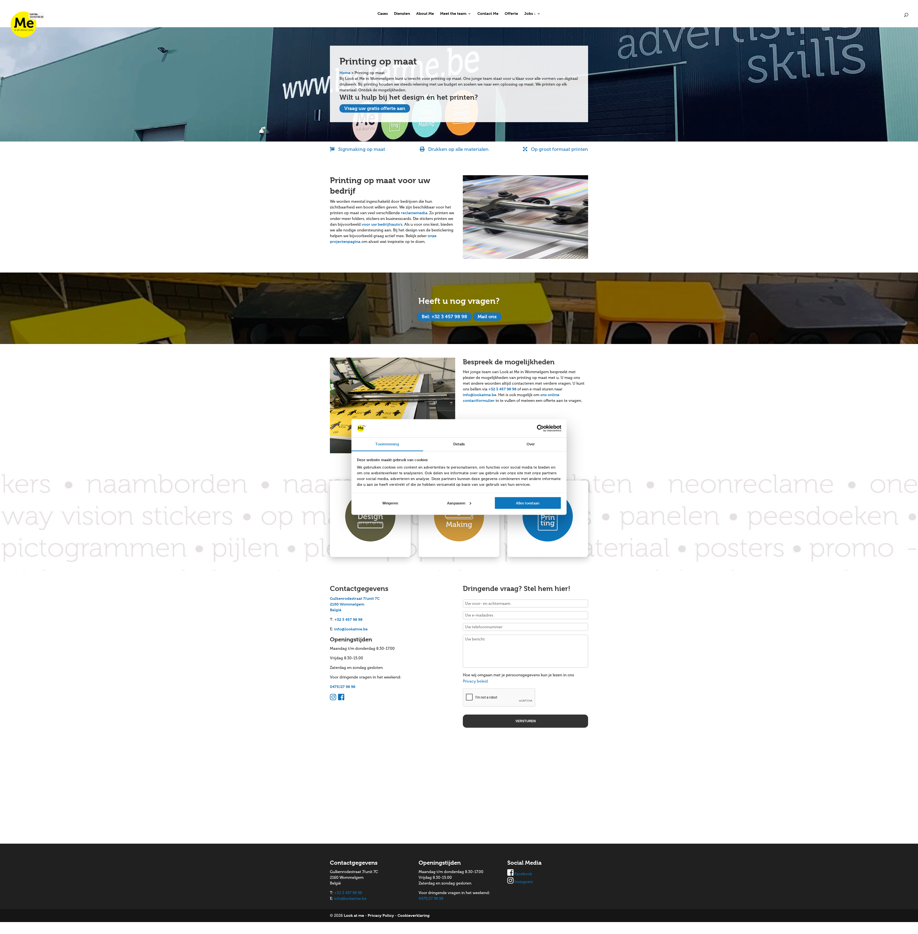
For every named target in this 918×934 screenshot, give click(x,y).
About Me (425, 14)
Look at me (354, 915)
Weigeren (390, 503)
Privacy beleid (475, 681)
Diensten (402, 14)
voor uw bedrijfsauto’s (382, 224)
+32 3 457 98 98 (502, 389)
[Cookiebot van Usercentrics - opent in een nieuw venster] (540, 428)
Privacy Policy (381, 915)
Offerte (511, 14)
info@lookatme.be (479, 395)
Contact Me (487, 14)
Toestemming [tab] (387, 444)
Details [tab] (459, 444)
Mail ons (487, 316)
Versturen (525, 721)
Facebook (523, 874)
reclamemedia (414, 213)
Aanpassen (456, 503)
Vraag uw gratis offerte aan (374, 108)
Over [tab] (531, 444)
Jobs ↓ (530, 14)
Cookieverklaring (414, 915)
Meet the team (453, 14)
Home (344, 73)
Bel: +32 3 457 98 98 (444, 316)
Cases (382, 14)
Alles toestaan (528, 503)
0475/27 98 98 (342, 686)
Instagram (523, 881)
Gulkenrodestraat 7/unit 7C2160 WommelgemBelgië (355, 604)
